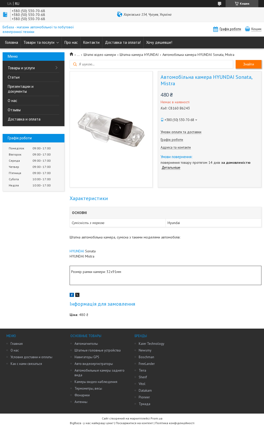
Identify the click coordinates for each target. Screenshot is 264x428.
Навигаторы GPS (87, 357)
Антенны (81, 402)
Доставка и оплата (24, 119)
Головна (11, 42)
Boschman (146, 357)
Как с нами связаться (26, 364)
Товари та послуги (38, 42)
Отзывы (14, 109)
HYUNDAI (77, 251)
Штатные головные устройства (98, 350)
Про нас (71, 42)
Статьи (14, 77)
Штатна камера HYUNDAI (139, 54)
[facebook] (72, 295)
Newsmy (145, 350)
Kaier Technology (151, 343)
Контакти (91, 42)
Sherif (143, 377)
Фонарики (82, 395)
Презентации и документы (21, 89)
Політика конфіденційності (174, 423)
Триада (144, 404)
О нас (12, 100)
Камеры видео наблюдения (96, 382)
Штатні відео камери (100, 54)
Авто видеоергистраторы (94, 364)
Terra (142, 370)
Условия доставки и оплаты (31, 357)
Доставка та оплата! (123, 42)
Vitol (142, 384)
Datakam (145, 390)
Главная (17, 343)
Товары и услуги (21, 67)
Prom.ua (156, 418)
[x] (77, 295)
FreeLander (147, 364)
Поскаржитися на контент (134, 423)
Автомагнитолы (86, 343)
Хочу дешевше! (159, 42)
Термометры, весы (88, 388)
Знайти (248, 64)
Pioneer (144, 397)
